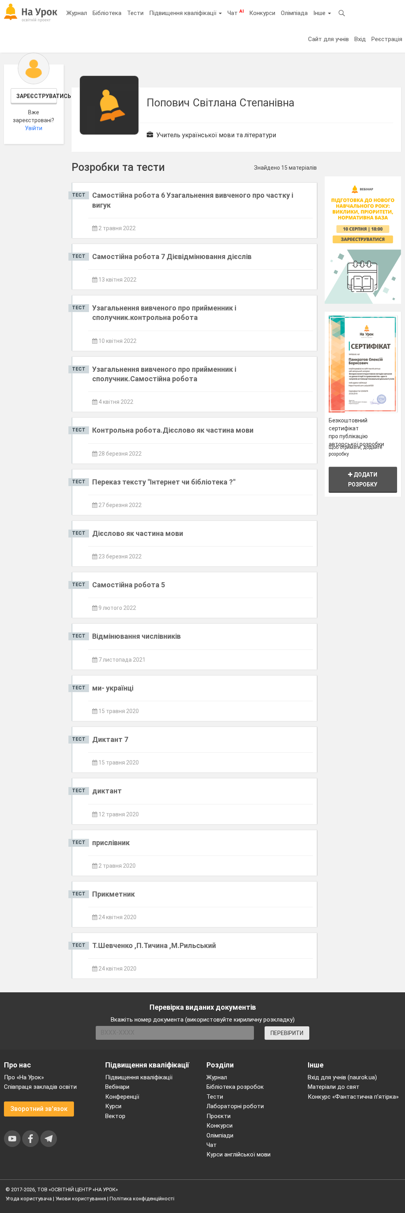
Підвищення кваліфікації (183, 13)
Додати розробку (362, 479)
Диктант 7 (110, 739)
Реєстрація (386, 39)
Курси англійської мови (238, 1154)
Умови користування (80, 1199)
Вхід (360, 39)
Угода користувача (29, 1199)
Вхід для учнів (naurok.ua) (342, 1077)
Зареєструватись (36, 96)
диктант (107, 791)
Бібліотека (107, 13)
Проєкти (218, 1116)
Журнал (76, 13)
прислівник (111, 842)
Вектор (115, 1116)
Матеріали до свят (334, 1086)
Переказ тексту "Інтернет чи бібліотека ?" (163, 482)
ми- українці (112, 688)
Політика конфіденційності (142, 1199)
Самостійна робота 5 (128, 585)
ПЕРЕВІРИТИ (287, 1033)
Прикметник (113, 894)
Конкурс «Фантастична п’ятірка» (353, 1096)
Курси (113, 1106)
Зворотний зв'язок (39, 1109)
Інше (320, 13)
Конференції (122, 1096)
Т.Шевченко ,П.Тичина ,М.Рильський (154, 945)
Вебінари (117, 1086)
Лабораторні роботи (235, 1106)
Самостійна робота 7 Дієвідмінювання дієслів (172, 256)
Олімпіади (219, 1135)
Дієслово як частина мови (137, 533)
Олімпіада (294, 13)
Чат (235, 13)
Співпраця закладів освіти (40, 1086)
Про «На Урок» (24, 1077)
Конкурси (262, 13)
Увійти (33, 128)
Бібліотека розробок (235, 1086)
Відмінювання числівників (136, 636)
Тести (135, 13)
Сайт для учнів (328, 39)
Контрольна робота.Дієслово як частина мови (173, 430)
